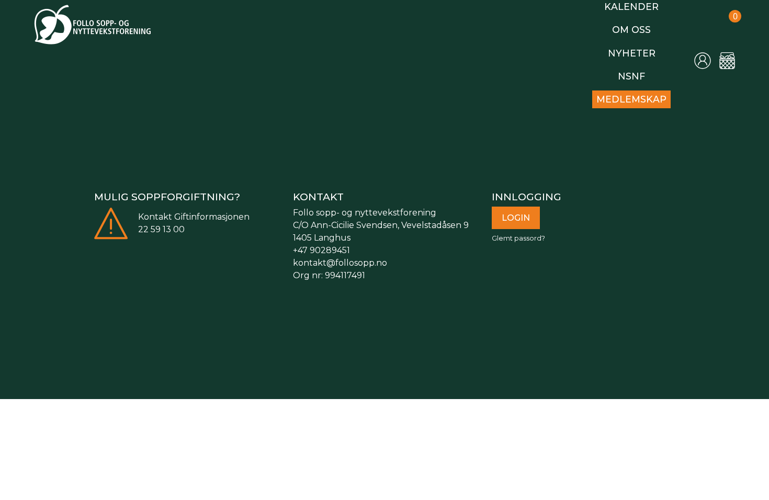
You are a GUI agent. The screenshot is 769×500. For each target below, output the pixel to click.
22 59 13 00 (161, 223)
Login (516, 212)
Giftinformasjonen (212, 210)
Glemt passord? (518, 232)
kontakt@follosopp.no (340, 257)
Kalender (634, 6)
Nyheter (634, 50)
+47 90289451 (321, 244)
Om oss (634, 28)
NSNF (635, 72)
